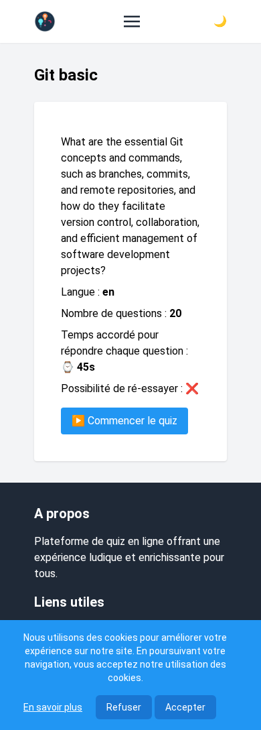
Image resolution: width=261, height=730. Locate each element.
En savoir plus (52, 707)
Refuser (123, 707)
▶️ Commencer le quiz (124, 420)
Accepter (185, 707)
